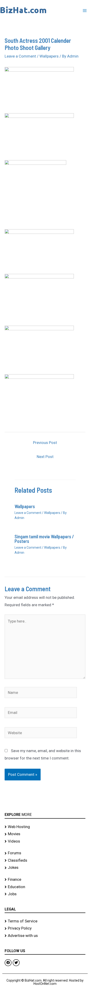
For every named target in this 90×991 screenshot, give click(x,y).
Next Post (45, 456)
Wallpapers (49, 56)
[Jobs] (45, 894)
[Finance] (45, 879)
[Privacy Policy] (45, 928)
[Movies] (45, 834)
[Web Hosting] (45, 827)
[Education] (45, 887)
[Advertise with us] (45, 935)
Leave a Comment (20, 56)
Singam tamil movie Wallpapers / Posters (44, 539)
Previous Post (45, 442)
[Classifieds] (45, 860)
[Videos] (45, 841)
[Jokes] (45, 867)
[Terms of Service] (45, 921)
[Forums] (45, 853)
